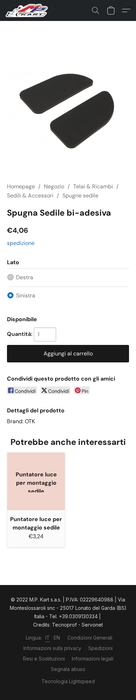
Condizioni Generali (89, 638)
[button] (28, 10)
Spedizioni (100, 648)
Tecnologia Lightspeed (68, 681)
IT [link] (47, 638)
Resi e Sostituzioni (44, 659)
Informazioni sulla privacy (52, 648)
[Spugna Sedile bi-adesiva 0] (68, 110)
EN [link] (57, 638)
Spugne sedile (80, 195)
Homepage (21, 186)
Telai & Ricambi (93, 186)
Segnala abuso (68, 669)
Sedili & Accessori (30, 195)
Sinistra (25, 295)
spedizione (21, 243)
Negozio (54, 186)
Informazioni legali (92, 659)
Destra (24, 277)
